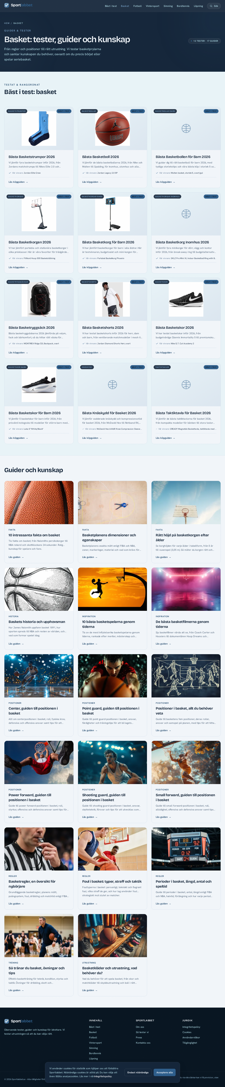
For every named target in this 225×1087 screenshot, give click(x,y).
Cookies (186, 1032)
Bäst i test (111, 6)
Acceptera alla (164, 1072)
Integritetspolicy (191, 1026)
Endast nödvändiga (138, 1072)
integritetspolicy (103, 1076)
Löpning (198, 6)
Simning (168, 6)
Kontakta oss (143, 1042)
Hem (6, 23)
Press (139, 1037)
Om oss (140, 1026)
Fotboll (137, 6)
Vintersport (152, 6)
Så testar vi (142, 1032)
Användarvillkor (191, 1037)
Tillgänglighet (189, 1042)
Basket (125, 6)
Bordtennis (183, 6)
